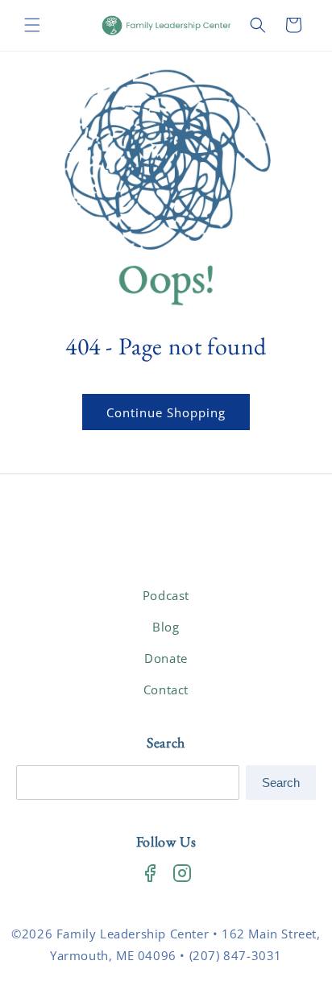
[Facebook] (150, 873)
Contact (166, 689)
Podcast (166, 595)
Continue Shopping (166, 412)
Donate (166, 658)
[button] (32, 25)
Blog (165, 627)
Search (281, 782)
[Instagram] (182, 873)
